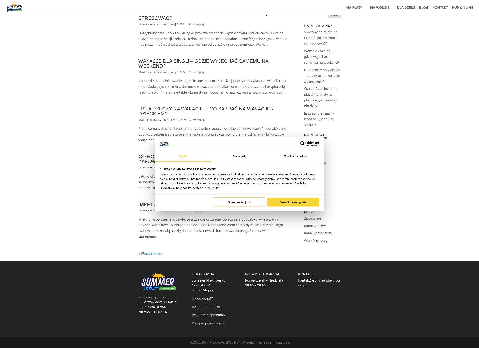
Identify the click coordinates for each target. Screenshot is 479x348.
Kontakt (440, 8)
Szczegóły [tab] (239, 156)
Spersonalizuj (237, 202)
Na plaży (354, 8)
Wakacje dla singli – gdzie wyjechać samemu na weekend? (203, 63)
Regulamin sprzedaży (208, 315)
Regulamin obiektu (206, 306)
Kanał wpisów (315, 226)
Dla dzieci (406, 8)
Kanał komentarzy (318, 233)
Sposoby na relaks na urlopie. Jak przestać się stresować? (202, 15)
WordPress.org (315, 240)
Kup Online (462, 8)
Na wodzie (379, 8)
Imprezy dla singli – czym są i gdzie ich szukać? (319, 119)
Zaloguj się (312, 218)
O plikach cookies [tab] (295, 156)
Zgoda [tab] (183, 156)
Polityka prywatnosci (208, 323)
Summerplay (196, 24)
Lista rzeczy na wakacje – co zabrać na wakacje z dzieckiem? (206, 111)
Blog (423, 8)
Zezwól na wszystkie (293, 202)
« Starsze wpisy (150, 253)
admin (164, 24)
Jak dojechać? (202, 298)
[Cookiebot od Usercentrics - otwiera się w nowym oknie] (303, 144)
